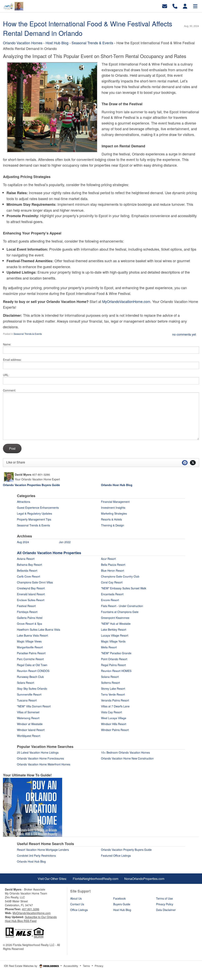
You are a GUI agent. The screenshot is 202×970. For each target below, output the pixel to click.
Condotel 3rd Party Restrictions (36, 855)
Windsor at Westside (30, 724)
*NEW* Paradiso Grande (116, 653)
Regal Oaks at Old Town (32, 665)
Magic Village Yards (113, 641)
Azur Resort (108, 559)
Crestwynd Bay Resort (31, 588)
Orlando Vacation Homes (23, 42)
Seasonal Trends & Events (93, 42)
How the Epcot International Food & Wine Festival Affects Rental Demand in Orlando (87, 28)
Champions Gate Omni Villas (35, 582)
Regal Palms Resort (113, 665)
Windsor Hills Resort (113, 724)
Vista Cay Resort (111, 712)
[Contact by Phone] (174, 6)
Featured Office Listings (116, 855)
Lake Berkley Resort (113, 629)
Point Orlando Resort (114, 659)
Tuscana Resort (27, 700)
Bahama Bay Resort (29, 565)
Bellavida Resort (27, 570)
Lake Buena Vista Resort (32, 635)
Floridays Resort (27, 612)
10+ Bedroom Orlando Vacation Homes (125, 752)
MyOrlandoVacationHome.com (126, 301)
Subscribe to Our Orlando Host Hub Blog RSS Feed (31, 919)
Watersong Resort (28, 718)
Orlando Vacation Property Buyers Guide (126, 850)
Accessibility (71, 966)
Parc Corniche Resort (30, 659)
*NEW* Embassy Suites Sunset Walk (123, 588)
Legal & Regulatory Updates (34, 513)
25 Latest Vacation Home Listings (38, 752)
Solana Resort (110, 677)
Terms (86, 966)
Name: (7, 344)
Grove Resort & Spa (29, 624)
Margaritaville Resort (30, 647)
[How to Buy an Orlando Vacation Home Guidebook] (32, 806)
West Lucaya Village (113, 718)
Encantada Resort (112, 594)
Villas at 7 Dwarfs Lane (115, 706)
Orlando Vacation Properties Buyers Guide (31, 485)
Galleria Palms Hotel (29, 618)
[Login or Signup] (185, 6)
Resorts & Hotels (111, 519)
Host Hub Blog (57, 42)
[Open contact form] (164, 6)
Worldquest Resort (28, 736)
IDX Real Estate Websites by (21, 966)
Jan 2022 (65, 542)
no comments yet (184, 334)
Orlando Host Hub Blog (31, 861)
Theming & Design (112, 525)
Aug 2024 (23, 542)
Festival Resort (26, 606)
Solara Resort (25, 683)
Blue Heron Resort (112, 570)
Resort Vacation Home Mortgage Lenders (43, 850)
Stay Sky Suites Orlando (32, 688)
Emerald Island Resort (31, 594)
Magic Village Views (29, 641)
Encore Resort (110, 600)
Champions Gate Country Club (120, 576)
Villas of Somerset (28, 712)
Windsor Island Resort (31, 730)
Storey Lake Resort (113, 688)
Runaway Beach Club (30, 677)
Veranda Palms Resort (115, 700)
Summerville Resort (29, 694)
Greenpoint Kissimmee (115, 618)
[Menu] (195, 6)
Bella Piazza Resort (113, 565)
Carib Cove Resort (28, 576)
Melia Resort (109, 647)
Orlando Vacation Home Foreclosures (40, 758)
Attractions (23, 502)
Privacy (99, 966)
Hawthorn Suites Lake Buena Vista (38, 629)
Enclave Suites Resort (30, 600)
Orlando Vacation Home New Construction (127, 758)
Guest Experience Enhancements (38, 507)
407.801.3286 (30, 909)
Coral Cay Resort (112, 582)
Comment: (9, 390)
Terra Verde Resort (113, 694)
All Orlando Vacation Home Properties (49, 552)
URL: (6, 375)
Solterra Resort (110, 683)
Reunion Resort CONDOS (33, 671)
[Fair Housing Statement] (24, 932)
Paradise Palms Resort (31, 653)
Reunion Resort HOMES (116, 671)
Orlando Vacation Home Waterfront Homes (43, 764)
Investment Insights (113, 507)
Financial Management (115, 502)
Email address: (12, 360)
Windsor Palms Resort (115, 730)
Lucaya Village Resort (114, 635)
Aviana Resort (26, 559)
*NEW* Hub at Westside (116, 624)
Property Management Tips (34, 519)
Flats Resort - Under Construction (122, 606)
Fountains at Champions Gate (119, 612)
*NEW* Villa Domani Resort (34, 706)
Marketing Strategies (114, 513)
